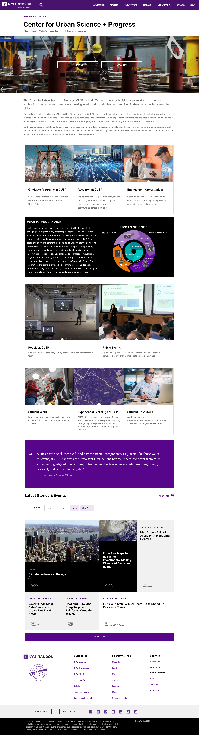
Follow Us (69, 711)
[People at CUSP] (62, 312)
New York (154, 678)
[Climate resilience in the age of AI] (62, 541)
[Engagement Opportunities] (148, 163)
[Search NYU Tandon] (41, 5)
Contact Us (77, 65)
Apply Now (122, 65)
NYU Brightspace (81, 668)
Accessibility (79, 680)
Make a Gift (41, 711)
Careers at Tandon (120, 698)
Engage (181, 5)
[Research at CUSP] (99, 163)
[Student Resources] (148, 386)
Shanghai (154, 684)
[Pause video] (3, 89)
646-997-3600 (156, 667)
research (28, 16)
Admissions (99, 5)
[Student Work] (49, 386)
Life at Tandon (165, 5)
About (193, 5)
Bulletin (77, 686)
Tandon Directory (81, 692)
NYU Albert (79, 674)
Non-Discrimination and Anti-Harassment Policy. (85, 729)
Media (114, 692)
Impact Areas (132, 5)
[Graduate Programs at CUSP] (49, 163)
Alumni (115, 680)
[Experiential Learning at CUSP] (99, 386)
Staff (114, 674)
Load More (99, 637)
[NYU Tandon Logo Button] (48, 656)
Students (116, 662)
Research (148, 5)
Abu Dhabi (154, 690)
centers (41, 16)
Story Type (35, 507)
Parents (115, 686)
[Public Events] (136, 312)
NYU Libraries (80, 662)
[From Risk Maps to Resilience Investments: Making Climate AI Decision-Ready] (118, 530)
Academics (115, 5)
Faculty (115, 668)
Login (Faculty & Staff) (83, 698)
